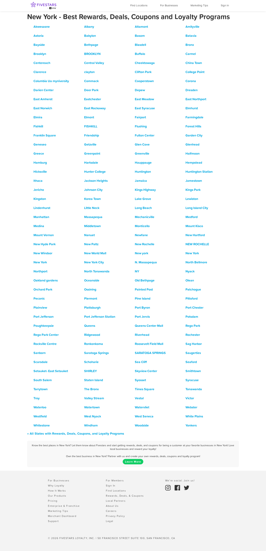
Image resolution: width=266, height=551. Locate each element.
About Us (112, 506)
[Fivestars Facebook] (178, 487)
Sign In (225, 5)
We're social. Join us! (180, 480)
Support (53, 521)
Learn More (133, 461)
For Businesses (169, 5)
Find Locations (138, 5)
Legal (109, 521)
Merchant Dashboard (62, 516)
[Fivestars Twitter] (186, 487)
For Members (115, 480)
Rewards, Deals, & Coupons (125, 496)
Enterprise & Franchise (64, 506)
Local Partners (116, 501)
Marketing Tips (199, 5)
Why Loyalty (56, 485)
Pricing (53, 501)
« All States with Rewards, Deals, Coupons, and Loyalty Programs (75, 433)
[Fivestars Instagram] (168, 487)
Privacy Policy (115, 516)
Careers (111, 511)
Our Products (57, 496)
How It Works (57, 490)
